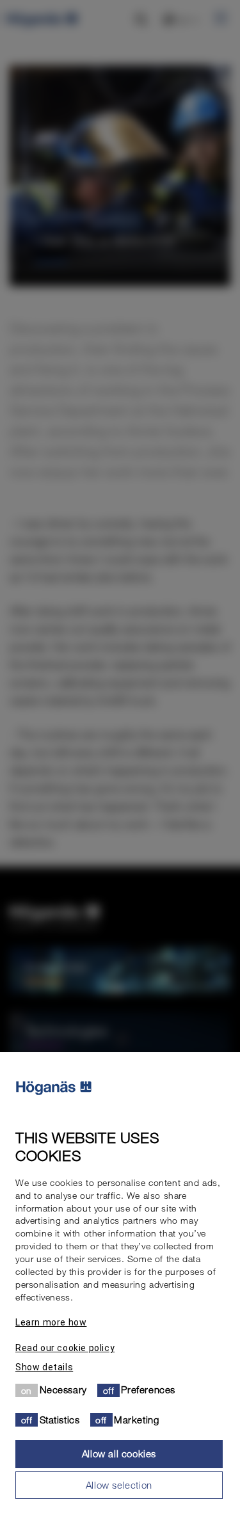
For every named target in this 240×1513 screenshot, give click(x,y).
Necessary (63, 1389)
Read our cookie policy (65, 1348)
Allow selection (119, 1485)
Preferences (148, 1389)
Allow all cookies (119, 1453)
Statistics (60, 1419)
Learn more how (50, 1322)
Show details (44, 1367)
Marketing (136, 1419)
